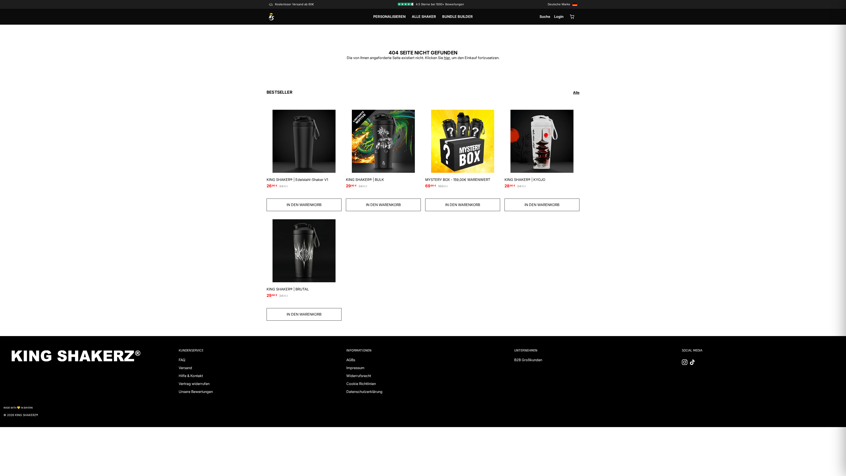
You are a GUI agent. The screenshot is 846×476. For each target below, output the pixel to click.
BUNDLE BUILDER (457, 16)
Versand (185, 368)
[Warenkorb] (572, 16)
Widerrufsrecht (358, 376)
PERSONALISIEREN (389, 16)
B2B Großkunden (528, 360)
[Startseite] (293, 16)
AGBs (350, 360)
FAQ (182, 360)
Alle (576, 92)
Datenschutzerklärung (364, 391)
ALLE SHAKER (424, 16)
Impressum (355, 368)
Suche (545, 16)
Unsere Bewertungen (196, 391)
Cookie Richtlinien (361, 383)
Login (559, 16)
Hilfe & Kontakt (191, 376)
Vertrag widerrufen (194, 383)
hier (447, 58)
